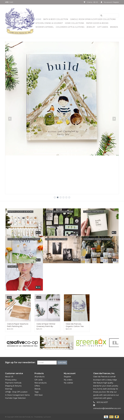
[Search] (101, 15)
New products (40, 383)
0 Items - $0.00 (92, 2)
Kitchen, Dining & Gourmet (49, 23)
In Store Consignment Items (17, 395)
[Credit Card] (105, 417)
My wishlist (68, 383)
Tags (37, 392)
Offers (37, 386)
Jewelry (90, 27)
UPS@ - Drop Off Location (16, 392)
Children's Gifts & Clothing (70, 27)
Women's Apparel (44, 27)
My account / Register (111, 2)
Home (38, 19)
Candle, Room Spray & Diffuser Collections (93, 19)
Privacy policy (11, 380)
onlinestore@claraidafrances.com (107, 408)
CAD (11, 2)
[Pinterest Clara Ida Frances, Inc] (108, 363)
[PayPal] (111, 417)
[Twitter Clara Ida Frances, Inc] (104, 363)
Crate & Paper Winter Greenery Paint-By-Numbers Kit (45, 325)
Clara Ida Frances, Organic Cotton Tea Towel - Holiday (75, 325)
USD (7, 2)
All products (39, 377)
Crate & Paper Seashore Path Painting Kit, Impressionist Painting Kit (17, 325)
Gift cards (102, 27)
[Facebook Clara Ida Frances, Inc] (99, 363)
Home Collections (74, 23)
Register (67, 377)
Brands (114, 27)
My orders (68, 380)
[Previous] (10, 119)
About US (9, 377)
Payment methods (13, 383)
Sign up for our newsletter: (20, 362)
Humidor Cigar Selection (15, 398)
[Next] (114, 119)
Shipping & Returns (13, 386)
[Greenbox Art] (57, 343)
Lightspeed (47, 417)
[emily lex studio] (22, 343)
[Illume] (91, 343)
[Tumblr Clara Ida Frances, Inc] (113, 363)
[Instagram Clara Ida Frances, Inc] (117, 363)
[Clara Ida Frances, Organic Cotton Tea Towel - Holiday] (77, 307)
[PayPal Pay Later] (116, 417)
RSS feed (38, 395)
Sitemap (8, 389)
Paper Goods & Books (97, 23)
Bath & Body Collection (55, 19)
